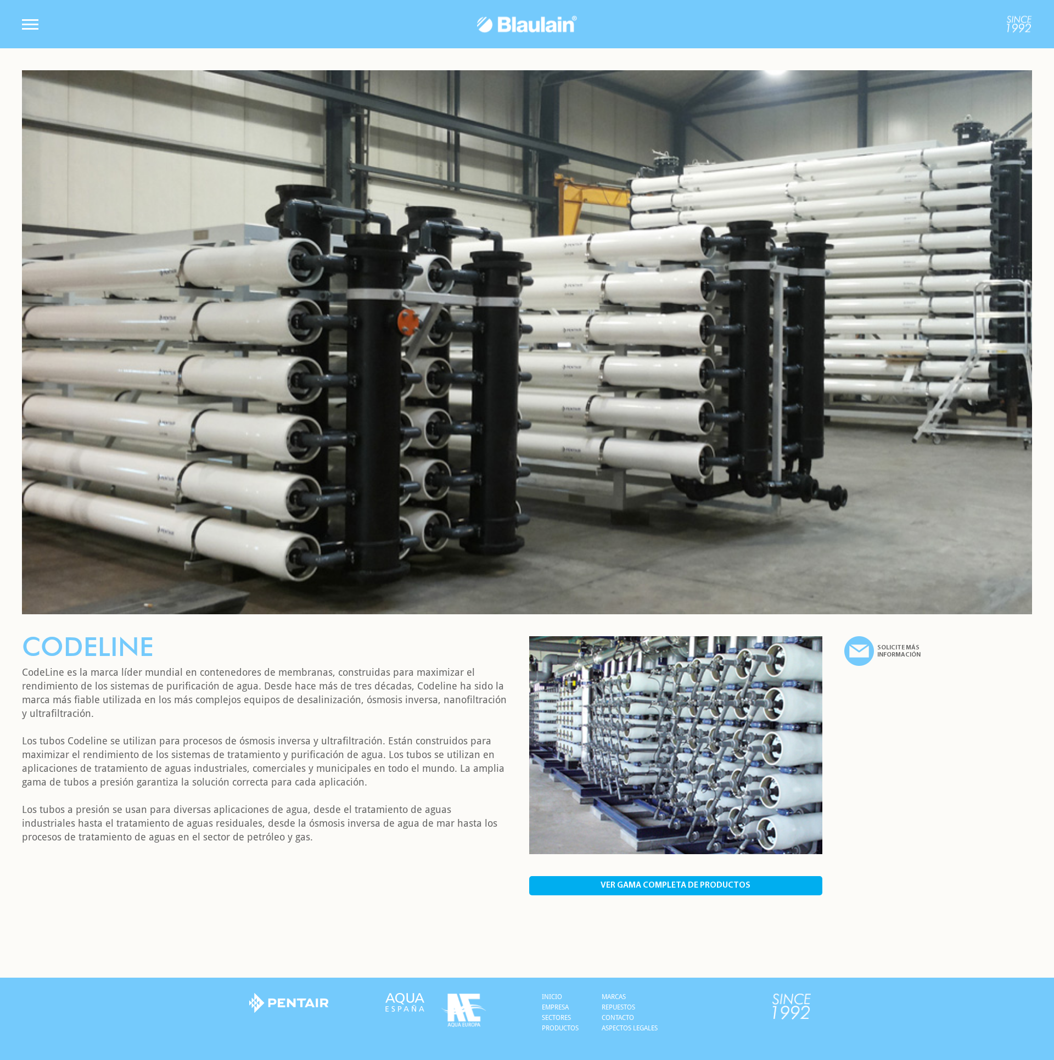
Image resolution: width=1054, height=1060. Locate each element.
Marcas (614, 997)
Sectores (556, 1018)
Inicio (552, 997)
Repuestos (618, 1007)
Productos (560, 1028)
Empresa (555, 1007)
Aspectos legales (630, 1028)
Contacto (618, 1018)
